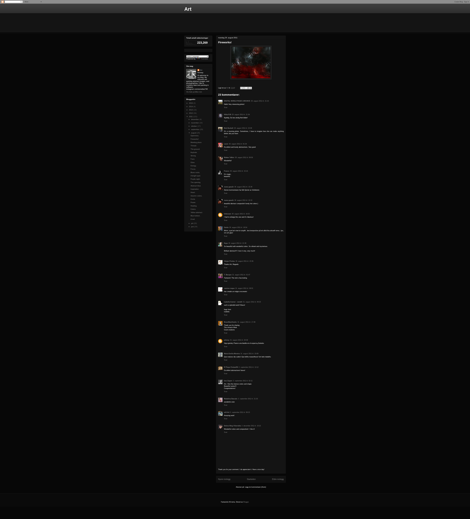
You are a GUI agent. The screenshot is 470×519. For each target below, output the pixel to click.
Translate (204, 59)
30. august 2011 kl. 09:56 (244, 157)
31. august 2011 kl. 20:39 (239, 340)
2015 (191, 103)
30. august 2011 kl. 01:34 (238, 144)
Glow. (193, 162)
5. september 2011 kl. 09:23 (240, 412)
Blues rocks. (195, 172)
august (194, 133)
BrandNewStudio (230, 322)
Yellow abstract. (197, 212)
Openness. (195, 136)
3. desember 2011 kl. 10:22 (251, 426)
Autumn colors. (196, 196)
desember (195, 119)
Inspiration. (195, 189)
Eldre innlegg (278, 479)
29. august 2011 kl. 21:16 (260, 101)
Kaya (226, 243)
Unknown (227, 214)
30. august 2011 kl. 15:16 (239, 171)
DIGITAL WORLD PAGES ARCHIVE (237, 101)
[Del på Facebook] (248, 88)
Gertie (226, 227)
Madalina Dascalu (230, 399)
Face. (193, 159)
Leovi (226, 144)
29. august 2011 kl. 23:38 (243, 128)
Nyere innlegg (224, 479)
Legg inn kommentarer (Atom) (255, 487)
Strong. (193, 156)
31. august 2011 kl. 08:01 (244, 288)
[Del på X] (246, 88)
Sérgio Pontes (229, 261)
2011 (191, 117)
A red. (193, 219)
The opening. (196, 182)
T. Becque (227, 275)
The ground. (195, 149)
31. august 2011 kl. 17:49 (246, 322)
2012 (191, 113)
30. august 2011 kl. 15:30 (243, 187)
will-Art (226, 412)
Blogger (246, 502)
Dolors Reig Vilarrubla (232, 426)
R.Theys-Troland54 (231, 367)
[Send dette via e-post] (241, 88)
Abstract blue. (196, 186)
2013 (191, 110)
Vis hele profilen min (194, 92)
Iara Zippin (228, 381)
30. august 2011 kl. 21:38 (237, 243)
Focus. (193, 169)
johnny (226, 340)
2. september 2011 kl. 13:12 (248, 367)
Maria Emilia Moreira (232, 354)
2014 (191, 106)
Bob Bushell (228, 128)
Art (187, 9)
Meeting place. (196, 142)
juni (192, 227)
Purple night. (195, 179)
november (195, 123)
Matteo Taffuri (229, 157)
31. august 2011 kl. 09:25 (252, 302)
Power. (193, 202)
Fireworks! (195, 139)
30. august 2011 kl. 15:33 (243, 200)
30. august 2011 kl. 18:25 (241, 214)
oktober (194, 126)
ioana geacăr (229, 187)
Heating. (194, 206)
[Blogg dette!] (243, 88)
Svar (225, 107)
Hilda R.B (227, 114)
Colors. (193, 209)
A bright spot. (196, 176)
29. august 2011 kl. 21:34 (241, 114)
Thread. (194, 146)
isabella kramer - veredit (233, 302)
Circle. (193, 199)
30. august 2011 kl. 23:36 (244, 261)
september (195, 129)
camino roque (229, 288)
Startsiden (251, 479)
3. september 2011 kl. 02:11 (243, 381)
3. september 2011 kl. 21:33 (248, 399)
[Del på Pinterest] (250, 88)
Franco (226, 171)
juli (192, 223)
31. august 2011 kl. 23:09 (249, 354)
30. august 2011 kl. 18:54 (238, 227)
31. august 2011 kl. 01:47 (241, 275)
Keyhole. (194, 152)
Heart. (193, 192)
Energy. (193, 166)
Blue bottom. (195, 216)
